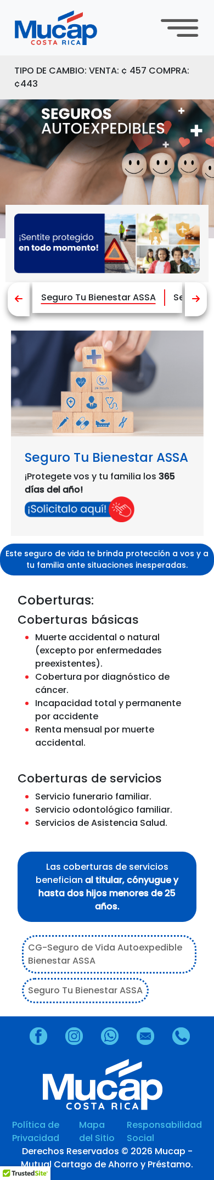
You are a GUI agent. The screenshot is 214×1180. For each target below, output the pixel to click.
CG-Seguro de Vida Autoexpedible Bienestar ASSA (105, 954)
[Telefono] (185, 1036)
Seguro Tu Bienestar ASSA (98, 297)
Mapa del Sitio (97, 1131)
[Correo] (149, 1036)
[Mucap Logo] (67, 28)
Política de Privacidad (35, 1131)
